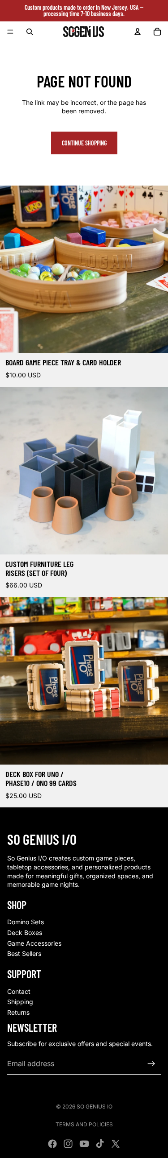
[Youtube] (84, 1143)
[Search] (29, 31)
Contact (18, 991)
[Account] (137, 31)
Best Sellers (24, 953)
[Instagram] (68, 1143)
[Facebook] (52, 1143)
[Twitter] (115, 1143)
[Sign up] (151, 1064)
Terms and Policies (84, 1124)
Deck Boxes (24, 932)
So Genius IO (94, 1106)
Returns (18, 1012)
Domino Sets (25, 922)
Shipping (20, 1001)
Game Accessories (34, 943)
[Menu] (10, 31)
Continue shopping (84, 143)
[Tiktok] (100, 1143)
